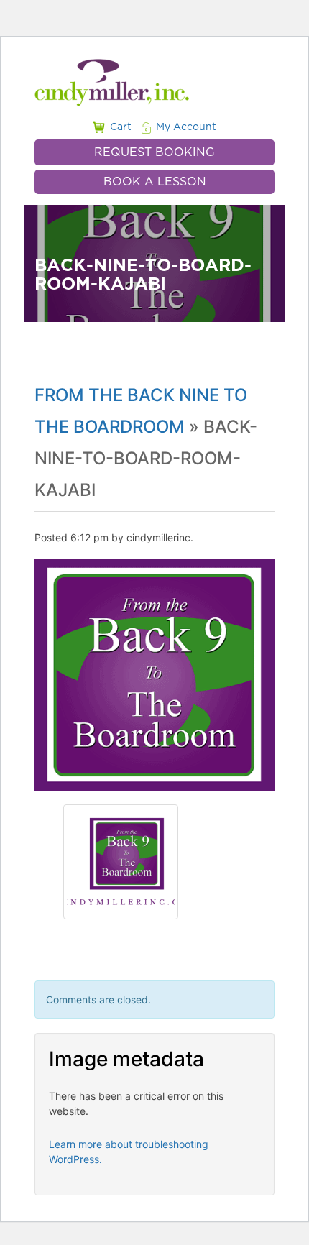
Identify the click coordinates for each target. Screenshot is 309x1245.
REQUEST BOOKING (154, 152)
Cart (121, 127)
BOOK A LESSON (154, 182)
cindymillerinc (158, 537)
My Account (186, 127)
